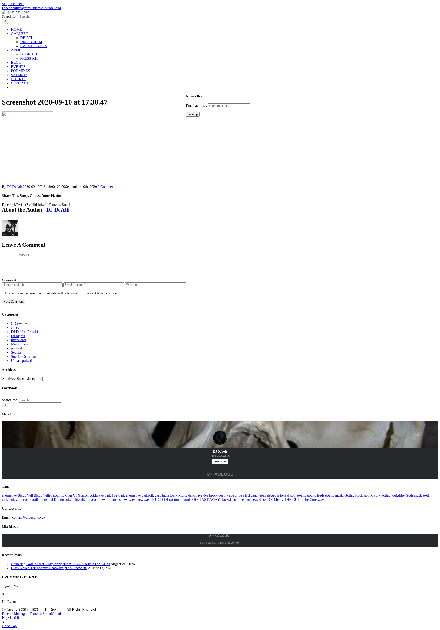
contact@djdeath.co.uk (28, 517)
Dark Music (178, 495)
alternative (9, 495)
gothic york (372, 495)
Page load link (12, 618)
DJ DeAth (14, 187)
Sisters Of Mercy (271, 499)
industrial (46, 499)
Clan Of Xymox (77, 495)
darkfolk (148, 495)
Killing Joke (63, 499)
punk (187, 499)
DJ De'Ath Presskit (25, 332)
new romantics (110, 499)
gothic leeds (315, 495)
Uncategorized (21, 361)
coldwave (97, 495)
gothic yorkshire (393, 495)
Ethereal (283, 495)
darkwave (195, 495)
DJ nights (18, 336)
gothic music (334, 495)
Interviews (18, 340)
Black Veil (25, 495)
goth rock (23, 499)
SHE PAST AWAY (206, 499)
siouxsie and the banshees (239, 499)
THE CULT (293, 499)
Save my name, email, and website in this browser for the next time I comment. (63, 293)
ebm (262, 495)
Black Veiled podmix (49, 495)
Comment (9, 280)
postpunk (175, 499)
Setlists (16, 352)
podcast (16, 348)
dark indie (162, 495)
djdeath (253, 495)
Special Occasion (23, 356)
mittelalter (79, 499)
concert (16, 328)
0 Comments (107, 187)
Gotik (34, 499)
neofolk (93, 499)
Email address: (197, 105)
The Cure (310, 499)
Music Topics (20, 344)
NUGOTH (160, 499)
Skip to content (13, 4)
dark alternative (129, 495)
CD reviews (19, 323)
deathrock (210, 495)
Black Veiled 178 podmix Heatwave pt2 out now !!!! (49, 568)
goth (293, 495)
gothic (301, 495)
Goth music (414, 495)
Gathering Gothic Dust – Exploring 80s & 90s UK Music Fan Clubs (60, 564)
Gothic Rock (353, 495)
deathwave (226, 495)
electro (271, 495)
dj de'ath (241, 495)
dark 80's (111, 495)
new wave (128, 499)
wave (321, 499)
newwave (144, 499)
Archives (8, 378)
